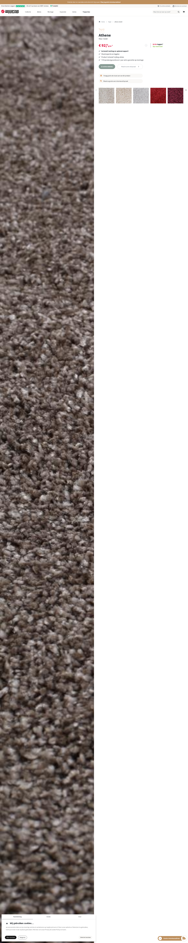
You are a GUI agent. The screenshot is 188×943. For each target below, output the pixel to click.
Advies (39, 12)
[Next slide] (185, 90)
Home (103, 22)
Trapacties (86, 12)
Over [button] (79, 917)
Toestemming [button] (17, 917)
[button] (94, 2)
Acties (74, 12)
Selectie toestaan (85, 937)
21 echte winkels (164, 6)
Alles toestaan (10, 937)
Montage (50, 12)
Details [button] (49, 917)
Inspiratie (63, 12)
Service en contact (181, 6)
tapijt (109, 22)
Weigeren (22, 937)
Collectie (28, 12)
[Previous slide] (96, 90)
